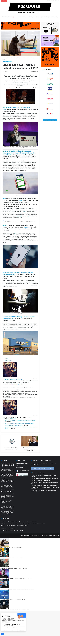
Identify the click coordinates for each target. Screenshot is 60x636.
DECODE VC (34, 485)
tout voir (13, 419)
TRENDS (29, 17)
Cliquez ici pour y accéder (16, 384)
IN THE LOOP (24, 17)
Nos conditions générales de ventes (7, 528)
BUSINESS (14, 57)
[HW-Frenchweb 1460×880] (50, 45)
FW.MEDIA (8, 463)
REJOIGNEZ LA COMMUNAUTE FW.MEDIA (43, 468)
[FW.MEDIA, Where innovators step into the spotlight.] (30, 8)
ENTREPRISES (9, 57)
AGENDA (33, 17)
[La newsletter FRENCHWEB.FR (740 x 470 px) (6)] (50, 33)
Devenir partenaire (50, 120)
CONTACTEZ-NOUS (52, 17)
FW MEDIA (34, 475)
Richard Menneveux (14, 525)
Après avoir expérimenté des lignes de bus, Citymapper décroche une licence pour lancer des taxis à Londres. (19, 153)
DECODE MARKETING (36, 482)
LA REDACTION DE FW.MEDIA (12, 379)
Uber (4, 198)
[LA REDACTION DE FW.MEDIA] (10, 376)
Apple (5, 225)
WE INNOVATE (34, 490)
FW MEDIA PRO (18, 17)
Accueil (4, 57)
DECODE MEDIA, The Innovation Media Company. (43, 535)
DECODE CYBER (35, 478)
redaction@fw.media (19, 467)
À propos (6, 358)
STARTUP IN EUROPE (36, 487)
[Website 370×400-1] (50, 66)
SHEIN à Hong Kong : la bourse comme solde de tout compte (20, 420)
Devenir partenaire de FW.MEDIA (22, 463)
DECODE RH (34, 480)
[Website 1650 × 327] (20, 25)
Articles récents (8, 360)
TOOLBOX (37, 17)
